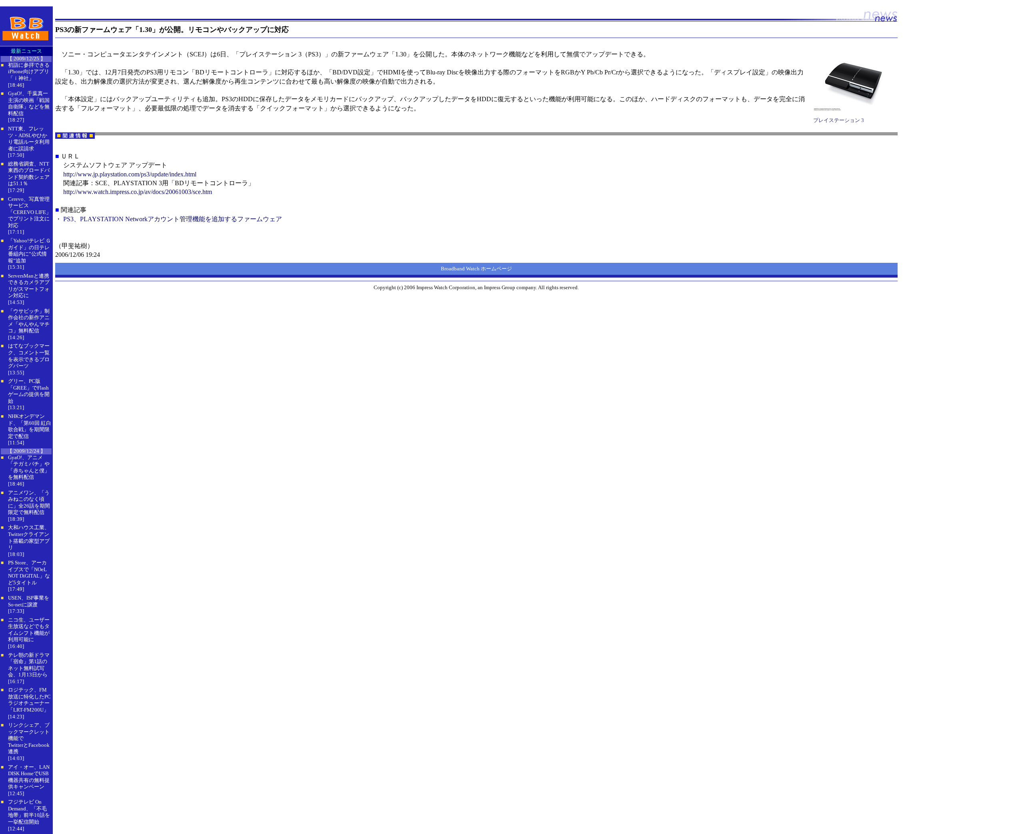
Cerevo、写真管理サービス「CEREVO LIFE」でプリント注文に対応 (29, 212)
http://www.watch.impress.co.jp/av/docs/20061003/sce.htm (137, 191)
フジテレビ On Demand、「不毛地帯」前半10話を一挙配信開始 (29, 812)
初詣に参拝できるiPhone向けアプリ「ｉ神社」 (29, 71)
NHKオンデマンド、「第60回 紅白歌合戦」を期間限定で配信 (29, 426)
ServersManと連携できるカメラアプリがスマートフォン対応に (29, 286)
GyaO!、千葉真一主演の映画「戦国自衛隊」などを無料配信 (29, 103)
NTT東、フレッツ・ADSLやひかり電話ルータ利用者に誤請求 (29, 139)
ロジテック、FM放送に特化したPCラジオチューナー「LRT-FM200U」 (29, 700)
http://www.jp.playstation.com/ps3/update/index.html (129, 174)
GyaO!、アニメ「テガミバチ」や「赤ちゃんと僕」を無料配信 (29, 467)
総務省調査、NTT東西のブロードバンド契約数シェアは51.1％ (29, 174)
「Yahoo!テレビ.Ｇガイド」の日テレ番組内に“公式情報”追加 (29, 251)
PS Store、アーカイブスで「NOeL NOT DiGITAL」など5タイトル (29, 573)
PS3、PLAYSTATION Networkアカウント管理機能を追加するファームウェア (172, 219)
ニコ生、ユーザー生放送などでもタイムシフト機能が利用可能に (29, 630)
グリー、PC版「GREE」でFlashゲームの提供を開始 (29, 391)
